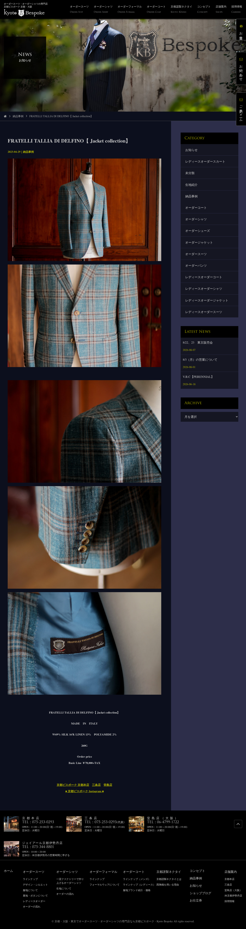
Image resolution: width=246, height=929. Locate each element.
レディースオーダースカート (205, 161)
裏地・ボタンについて (35, 895)
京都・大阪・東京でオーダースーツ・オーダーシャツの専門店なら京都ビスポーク (104, 921)
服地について (30, 890)
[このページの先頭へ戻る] (238, 824)
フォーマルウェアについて (105, 884)
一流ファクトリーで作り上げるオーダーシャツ (70, 881)
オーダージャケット (199, 242)
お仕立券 (241, 32)
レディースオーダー (34, 901)
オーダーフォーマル (103, 872)
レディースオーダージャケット (206, 300)
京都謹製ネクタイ (168, 872)
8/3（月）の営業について (200, 359)
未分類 (189, 173)
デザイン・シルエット (35, 884)
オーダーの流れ (31, 906)
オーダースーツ (196, 254)
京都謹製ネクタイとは (168, 879)
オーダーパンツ (196, 265)
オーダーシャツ (196, 219)
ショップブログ (200, 893)
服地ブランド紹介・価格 (136, 890)
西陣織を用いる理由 (167, 884)
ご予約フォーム (241, 111)
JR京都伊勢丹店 (233, 895)
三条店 (96, 785)
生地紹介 (191, 185)
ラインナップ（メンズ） (136, 879)
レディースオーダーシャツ (203, 288)
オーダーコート (196, 207)
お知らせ (191, 150)
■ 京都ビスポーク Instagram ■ (84, 791)
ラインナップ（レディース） (139, 884)
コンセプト (197, 871)
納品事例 (18, 116)
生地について (63, 888)
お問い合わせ (241, 71)
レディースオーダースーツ (203, 312)
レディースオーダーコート (203, 277)
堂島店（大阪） (233, 890)
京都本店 (229, 879)
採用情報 (229, 901)
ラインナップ (30, 879)
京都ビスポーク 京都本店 (73, 785)
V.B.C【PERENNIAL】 (198, 377)
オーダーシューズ (197, 231)
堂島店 (108, 785)
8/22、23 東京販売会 (198, 342)
